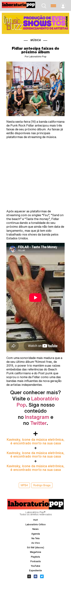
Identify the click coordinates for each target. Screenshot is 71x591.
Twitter (38, 423)
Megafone (35, 552)
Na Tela (35, 538)
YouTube (35, 566)
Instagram (37, 417)
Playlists (35, 557)
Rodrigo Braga (41, 485)
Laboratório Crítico (35, 524)
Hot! (35, 520)
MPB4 (24, 485)
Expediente (35, 570)
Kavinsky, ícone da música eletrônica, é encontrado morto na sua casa (35, 441)
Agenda (35, 534)
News (35, 529)
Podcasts (35, 561)
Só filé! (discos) (35, 547)
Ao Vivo (35, 543)
